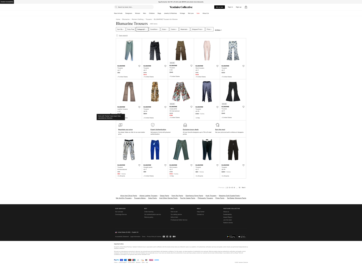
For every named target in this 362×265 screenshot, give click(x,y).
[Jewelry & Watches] (178, 13)
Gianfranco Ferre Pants (194, 196)
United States (131, 262)
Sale (198, 13)
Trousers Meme (140, 198)
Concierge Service (121, 214)
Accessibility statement (122, 236)
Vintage (182, 13)
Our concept (119, 212)
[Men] (147, 13)
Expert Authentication (158, 129)
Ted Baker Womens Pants (236, 198)
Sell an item (219, 7)
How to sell (174, 212)
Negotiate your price (125, 129)
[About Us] (210, 13)
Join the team (227, 220)
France (115, 262)
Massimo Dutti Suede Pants (229, 196)
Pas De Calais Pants (187, 198)
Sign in (230, 7)
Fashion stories (228, 223)
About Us (206, 13)
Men (144, 13)
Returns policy (148, 217)
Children (152, 13)
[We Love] (195, 13)
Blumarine (126, 19)
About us (226, 212)
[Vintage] (186, 13)
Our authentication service (152, 214)
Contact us (200, 214)
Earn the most (220, 129)
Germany (138, 262)
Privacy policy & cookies (154, 236)
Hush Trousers (211, 196)
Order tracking (148, 212)
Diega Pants (164, 196)
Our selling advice (176, 214)
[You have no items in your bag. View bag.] (246, 7)
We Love (191, 13)
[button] (246, 7)
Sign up (238, 7)
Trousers (149, 19)
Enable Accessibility (7, 2)
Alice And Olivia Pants (128, 196)
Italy (147, 262)
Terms (143, 236)
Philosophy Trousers (205, 198)
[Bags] (162, 13)
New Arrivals (118, 13)
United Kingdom (123, 262)
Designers (128, 13)
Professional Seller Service (179, 220)
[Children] (156, 13)
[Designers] (133, 13)
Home (118, 19)
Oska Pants (152, 198)
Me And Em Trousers (124, 198)
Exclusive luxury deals (191, 129)
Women (137, 13)
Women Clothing (137, 19)
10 (239, 187)
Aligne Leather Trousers (148, 196)
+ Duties (201, 114)
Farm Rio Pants (177, 196)
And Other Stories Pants (168, 198)
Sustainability (227, 214)
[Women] (141, 13)
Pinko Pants (219, 198)
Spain (143, 262)
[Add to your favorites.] (139, 66)
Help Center (200, 212)
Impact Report (227, 217)
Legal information (135, 236)
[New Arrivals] (124, 13)
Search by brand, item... (125, 7)
